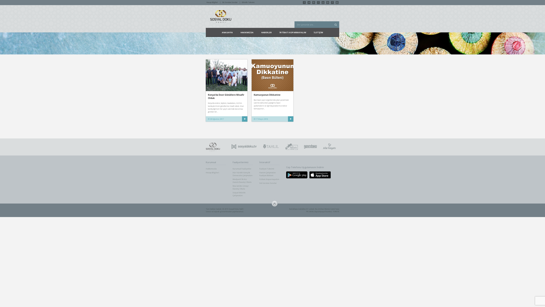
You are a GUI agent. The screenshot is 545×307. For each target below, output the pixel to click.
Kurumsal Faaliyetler (242, 168)
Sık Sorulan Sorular (230, 2)
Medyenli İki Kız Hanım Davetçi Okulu (242, 180)
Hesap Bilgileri (212, 2)
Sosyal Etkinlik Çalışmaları (239, 194)
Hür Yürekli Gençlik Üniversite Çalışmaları (243, 174)
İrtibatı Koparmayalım (269, 179)
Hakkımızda (211, 168)
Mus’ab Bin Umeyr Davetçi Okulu (241, 187)
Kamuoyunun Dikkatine (267, 94)
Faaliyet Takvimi (266, 168)
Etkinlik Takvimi (248, 2)
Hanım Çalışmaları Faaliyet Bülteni (267, 174)
